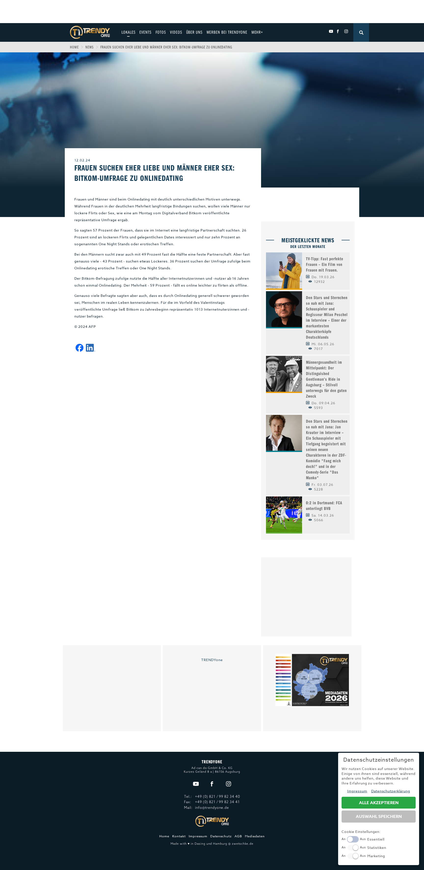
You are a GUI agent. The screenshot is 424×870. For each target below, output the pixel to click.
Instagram (346, 31)
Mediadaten (255, 836)
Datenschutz (221, 836)
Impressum (198, 836)
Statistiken (376, 847)
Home (74, 46)
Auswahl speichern (379, 816)
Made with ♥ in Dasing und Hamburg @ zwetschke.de (212, 843)
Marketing (376, 856)
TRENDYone (212, 659)
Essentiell (375, 839)
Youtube (331, 31)
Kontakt (179, 836)
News (89, 46)
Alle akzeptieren (378, 803)
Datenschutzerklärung (390, 791)
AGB (238, 836)
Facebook (338, 31)
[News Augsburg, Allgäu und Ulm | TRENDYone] (90, 31)
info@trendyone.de (212, 807)
